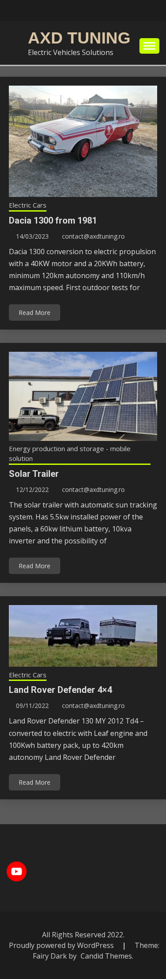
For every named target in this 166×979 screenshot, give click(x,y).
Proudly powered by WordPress (62, 945)
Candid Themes (106, 956)
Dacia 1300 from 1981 (53, 220)
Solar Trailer (34, 473)
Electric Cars (27, 205)
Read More (34, 312)
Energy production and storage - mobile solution (70, 453)
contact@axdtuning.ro (93, 236)
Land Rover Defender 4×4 (60, 689)
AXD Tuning (79, 38)
